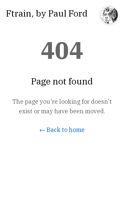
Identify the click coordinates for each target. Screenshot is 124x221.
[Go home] (109, 15)
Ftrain (18, 13)
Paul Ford (68, 13)
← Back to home (62, 130)
